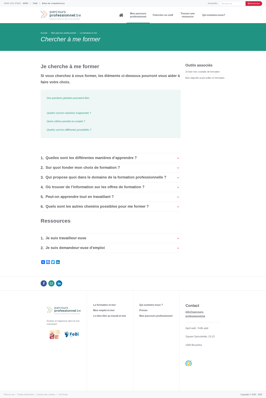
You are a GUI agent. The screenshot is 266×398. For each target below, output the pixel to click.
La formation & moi (88, 33)
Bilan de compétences (53, 3)
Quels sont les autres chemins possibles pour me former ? (97, 206)
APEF (25, 3)
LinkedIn (59, 283)
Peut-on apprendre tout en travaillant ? (80, 197)
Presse (143, 310)
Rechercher (255, 3)
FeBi (35, 3)
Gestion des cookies (46, 394)
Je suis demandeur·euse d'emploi (75, 248)
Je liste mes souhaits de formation (202, 71)
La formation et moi (104, 305)
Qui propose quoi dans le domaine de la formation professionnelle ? (106, 177)
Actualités (213, 3)
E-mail (51, 283)
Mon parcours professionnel (138, 15)
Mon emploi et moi (103, 310)
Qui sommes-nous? (213, 15)
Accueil (121, 15)
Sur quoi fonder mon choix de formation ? (83, 167)
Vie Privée (63, 394)
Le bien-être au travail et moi (109, 316)
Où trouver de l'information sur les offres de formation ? (95, 187)
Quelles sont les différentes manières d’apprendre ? (91, 158)
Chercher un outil (163, 15)
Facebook (44, 283)
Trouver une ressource (188, 15)
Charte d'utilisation (26, 394)
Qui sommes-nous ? (151, 305)
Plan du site (9, 394)
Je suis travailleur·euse (66, 238)
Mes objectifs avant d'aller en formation (204, 78)
